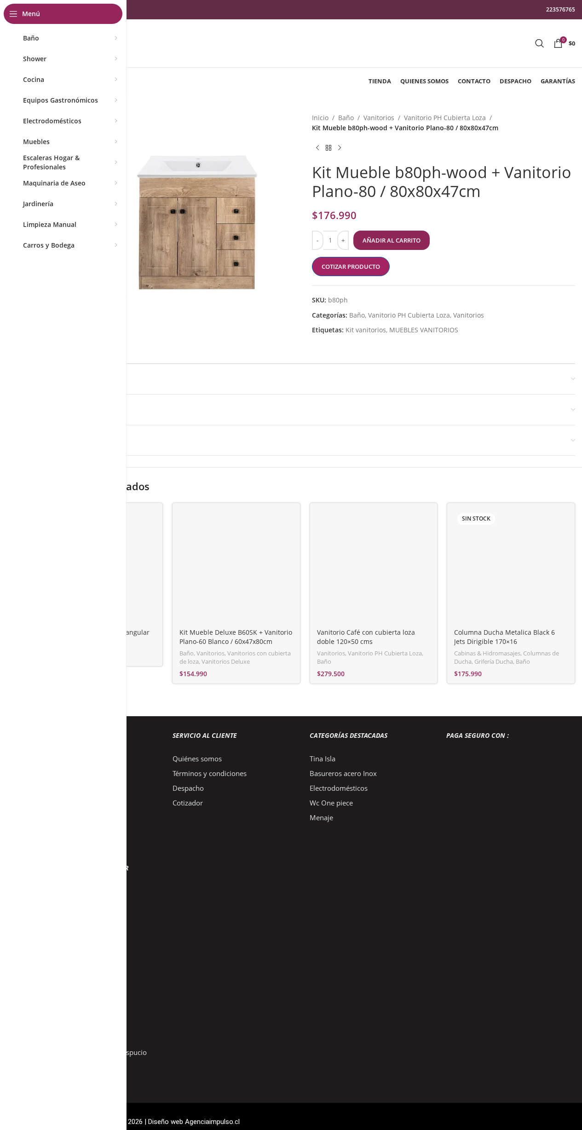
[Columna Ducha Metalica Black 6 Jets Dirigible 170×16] (511, 567)
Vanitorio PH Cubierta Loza (445, 117)
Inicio (320, 117)
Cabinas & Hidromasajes (487, 653)
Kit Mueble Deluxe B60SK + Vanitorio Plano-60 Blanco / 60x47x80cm (235, 637)
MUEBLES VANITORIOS (423, 329)
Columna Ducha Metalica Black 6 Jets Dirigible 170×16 (504, 637)
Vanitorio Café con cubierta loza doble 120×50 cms (366, 637)
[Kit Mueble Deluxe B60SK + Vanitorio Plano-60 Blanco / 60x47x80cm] (236, 567)
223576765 (560, 9)
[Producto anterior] (317, 148)
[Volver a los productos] (328, 148)
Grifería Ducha (493, 661)
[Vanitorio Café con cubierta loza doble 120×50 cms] (374, 567)
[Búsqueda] (539, 43)
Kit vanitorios (366, 329)
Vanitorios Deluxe (226, 661)
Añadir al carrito (392, 240)
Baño (346, 117)
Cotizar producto (351, 266)
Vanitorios (378, 117)
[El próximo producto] (339, 148)
